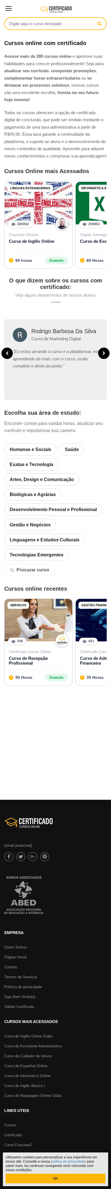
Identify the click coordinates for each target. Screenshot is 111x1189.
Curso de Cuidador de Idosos (28, 1056)
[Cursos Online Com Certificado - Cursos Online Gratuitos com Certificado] (55, 12)
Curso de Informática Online (27, 1076)
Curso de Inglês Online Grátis (28, 1036)
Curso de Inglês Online (31, 241)
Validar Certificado (19, 1007)
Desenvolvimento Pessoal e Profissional (53, 509)
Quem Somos (15, 947)
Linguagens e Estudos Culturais (44, 539)
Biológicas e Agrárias (33, 494)
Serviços (18, 605)
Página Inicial (15, 957)
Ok (55, 1179)
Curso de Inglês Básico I (24, 1086)
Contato (10, 967)
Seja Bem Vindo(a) (19, 997)
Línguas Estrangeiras (30, 188)
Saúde (72, 449)
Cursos (10, 1125)
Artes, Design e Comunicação (42, 479)
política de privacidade (68, 1162)
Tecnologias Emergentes (36, 554)
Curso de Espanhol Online (25, 1066)
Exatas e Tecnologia (31, 464)
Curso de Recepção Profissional (28, 660)
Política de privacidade (23, 987)
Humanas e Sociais (30, 449)
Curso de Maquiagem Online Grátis (33, 1096)
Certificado (13, 1135)
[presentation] (7, 353)
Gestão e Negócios (30, 524)
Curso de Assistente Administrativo (33, 1046)
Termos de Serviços (20, 977)
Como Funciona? (18, 1145)
